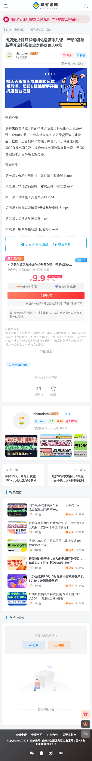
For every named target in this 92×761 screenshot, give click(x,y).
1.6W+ (42, 421)
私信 (82, 55)
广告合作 (52, 734)
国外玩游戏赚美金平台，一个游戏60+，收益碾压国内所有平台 (55, 507)
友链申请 (21, 734)
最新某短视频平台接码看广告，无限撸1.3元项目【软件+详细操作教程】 (56, 525)
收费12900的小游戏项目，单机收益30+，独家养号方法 (57, 542)
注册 (61, 645)
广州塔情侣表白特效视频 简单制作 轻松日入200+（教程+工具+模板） (57, 596)
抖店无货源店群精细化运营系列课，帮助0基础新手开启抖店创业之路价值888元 (45, 42)
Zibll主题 (50, 740)
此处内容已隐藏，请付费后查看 (47, 244)
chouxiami (22, 53)
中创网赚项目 (35, 29)
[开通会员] (85, 724)
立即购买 (46, 295)
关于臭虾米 (69, 734)
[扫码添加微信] (85, 734)
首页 (8, 29)
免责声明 (36, 734)
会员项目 (19, 29)
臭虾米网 (35, 740)
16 (61, 421)
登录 (36, 645)
